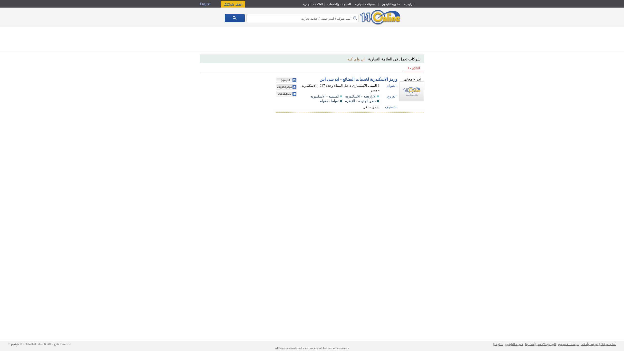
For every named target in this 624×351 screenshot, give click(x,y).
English (205, 4)
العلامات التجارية (313, 4)
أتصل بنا (530, 344)
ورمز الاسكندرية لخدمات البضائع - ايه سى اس (358, 79)
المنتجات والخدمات (339, 4)
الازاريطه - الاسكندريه (360, 96)
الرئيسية (409, 4)
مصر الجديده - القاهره (360, 101)
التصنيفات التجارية (366, 4)
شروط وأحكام (589, 344)
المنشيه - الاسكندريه (324, 96)
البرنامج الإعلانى (546, 344)
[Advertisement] (445, 104)
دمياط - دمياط (329, 101)
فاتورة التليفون (391, 4)
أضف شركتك (608, 344)
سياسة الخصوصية (568, 344)
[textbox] (302, 18)
